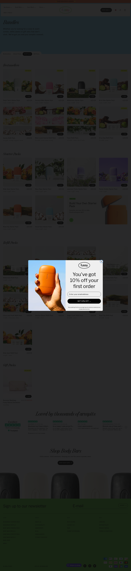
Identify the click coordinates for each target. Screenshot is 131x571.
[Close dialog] (101, 261)
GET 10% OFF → (84, 301)
